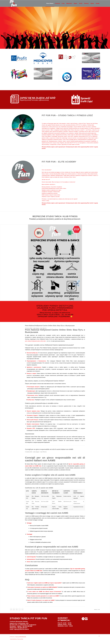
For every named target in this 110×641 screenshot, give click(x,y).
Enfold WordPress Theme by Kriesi (16, 639)
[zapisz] (36, 99)
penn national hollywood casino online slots (35, 341)
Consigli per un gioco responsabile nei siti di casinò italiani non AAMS (49, 449)
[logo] (13, 3)
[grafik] (84, 99)
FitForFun (45, 328)
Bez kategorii (36, 328)
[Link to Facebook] (99, 636)
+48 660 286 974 (22, 627)
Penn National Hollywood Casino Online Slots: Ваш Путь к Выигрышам (50, 325)
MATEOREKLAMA (22, 636)
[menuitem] (49, 3)
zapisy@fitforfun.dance (21, 629)
